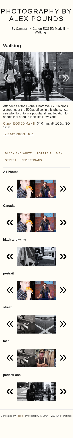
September (17, 134)
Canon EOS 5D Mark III (49, 28)
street (11, 160)
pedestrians (31, 160)
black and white (18, 153)
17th (6, 134)
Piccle (20, 415)
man (59, 153)
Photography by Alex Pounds (36, 15)
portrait (44, 153)
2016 (29, 134)
